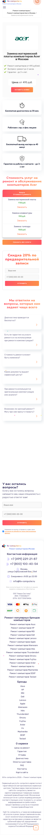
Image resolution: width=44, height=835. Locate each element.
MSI (22, 693)
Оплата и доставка (22, 762)
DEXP (22, 735)
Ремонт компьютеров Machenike (22, 670)
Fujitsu (22, 721)
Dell (22, 696)
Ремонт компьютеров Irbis (22, 649)
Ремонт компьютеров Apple (23, 642)
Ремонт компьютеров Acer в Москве (21, 13)
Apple (22, 704)
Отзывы (22, 755)
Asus (22, 686)
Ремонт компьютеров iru (22, 666)
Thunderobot (23, 714)
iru (22, 728)
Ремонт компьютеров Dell (23, 635)
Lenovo (22, 700)
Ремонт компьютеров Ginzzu (22, 656)
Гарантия (22, 751)
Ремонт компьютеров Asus (22, 624)
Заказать (22, 207)
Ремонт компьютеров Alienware (23, 645)
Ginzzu (22, 717)
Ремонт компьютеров (21, 11)
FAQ (22, 765)
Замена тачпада (22, 226)
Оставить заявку (22, 90)
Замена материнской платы (22, 199)
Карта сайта (22, 772)
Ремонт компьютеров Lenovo (22, 638)
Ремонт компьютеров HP (22, 628)
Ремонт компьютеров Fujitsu (22, 659)
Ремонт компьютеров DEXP (22, 673)
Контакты (22, 769)
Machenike (23, 731)
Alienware (22, 707)
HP (22, 690)
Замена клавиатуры (22, 213)
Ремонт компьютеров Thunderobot (22, 652)
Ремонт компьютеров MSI (23, 631)
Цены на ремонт (22, 748)
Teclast (22, 739)
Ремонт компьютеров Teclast (22, 677)
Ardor (22, 725)
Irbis (23, 710)
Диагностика (22, 758)
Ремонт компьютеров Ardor (23, 663)
